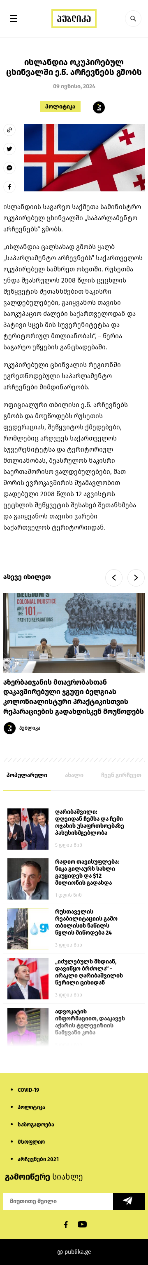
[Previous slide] (114, 578)
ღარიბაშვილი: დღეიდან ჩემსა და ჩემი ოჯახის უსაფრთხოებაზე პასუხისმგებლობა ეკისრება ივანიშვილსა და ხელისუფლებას (89, 822)
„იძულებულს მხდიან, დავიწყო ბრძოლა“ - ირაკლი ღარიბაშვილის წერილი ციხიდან (89, 972)
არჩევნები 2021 (38, 1159)
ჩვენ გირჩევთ (121, 775)
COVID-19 (28, 1090)
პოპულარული (27, 775)
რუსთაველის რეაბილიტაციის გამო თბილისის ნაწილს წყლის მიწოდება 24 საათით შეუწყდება (86, 922)
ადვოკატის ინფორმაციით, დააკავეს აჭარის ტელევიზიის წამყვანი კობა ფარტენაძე (90, 1022)
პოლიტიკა (60, 106)
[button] (133, 18)
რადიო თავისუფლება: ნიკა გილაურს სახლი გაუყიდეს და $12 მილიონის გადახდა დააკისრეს (87, 872)
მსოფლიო (31, 1142)
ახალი (74, 775)
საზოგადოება (36, 1124)
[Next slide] (136, 578)
